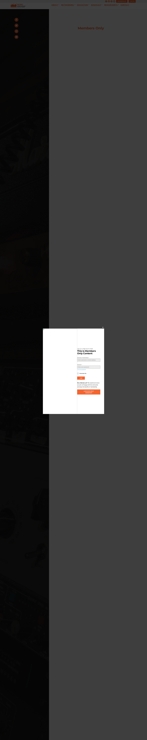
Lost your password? (81, 369)
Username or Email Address (83, 357)
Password (79, 364)
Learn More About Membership (89, 391)
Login (81, 378)
